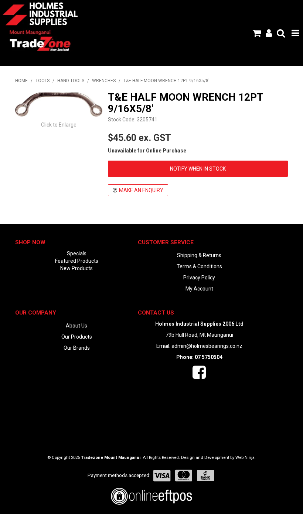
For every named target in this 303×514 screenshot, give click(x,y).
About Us (76, 326)
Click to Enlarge (58, 125)
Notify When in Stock (198, 169)
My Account (199, 289)
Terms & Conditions (199, 266)
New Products (76, 268)
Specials (76, 253)
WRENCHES (104, 80)
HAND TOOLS (70, 80)
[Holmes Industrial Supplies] (40, 13)
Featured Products (76, 261)
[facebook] (199, 376)
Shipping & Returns (199, 255)
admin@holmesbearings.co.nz (206, 346)
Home (21, 80)
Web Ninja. (245, 457)
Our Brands (77, 348)
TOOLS (42, 80)
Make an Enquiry (141, 190)
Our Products (76, 337)
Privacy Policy (199, 277)
